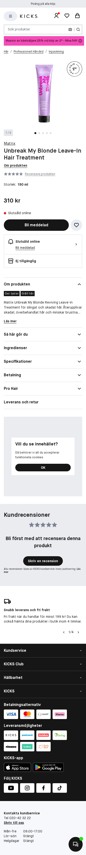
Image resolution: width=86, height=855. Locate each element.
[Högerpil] (78, 632)
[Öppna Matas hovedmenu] (10, 16)
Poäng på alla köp (43, 4)
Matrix (9, 143)
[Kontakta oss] (76, 844)
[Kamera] (70, 29)
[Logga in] (56, 16)
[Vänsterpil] (64, 632)
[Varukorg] (77, 16)
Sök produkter (19, 29)
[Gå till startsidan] (28, 16)
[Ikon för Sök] (78, 29)
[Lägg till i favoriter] (76, 225)
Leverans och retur (21, 402)
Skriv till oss (14, 823)
